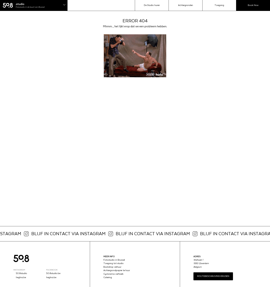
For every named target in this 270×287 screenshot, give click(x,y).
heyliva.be (21, 277)
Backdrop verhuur (112, 267)
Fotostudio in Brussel (114, 260)
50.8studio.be (53, 273)
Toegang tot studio (113, 263)
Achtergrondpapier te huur (116, 270)
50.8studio (21, 273)
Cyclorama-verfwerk (113, 274)
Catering (107, 277)
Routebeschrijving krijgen (213, 276)
